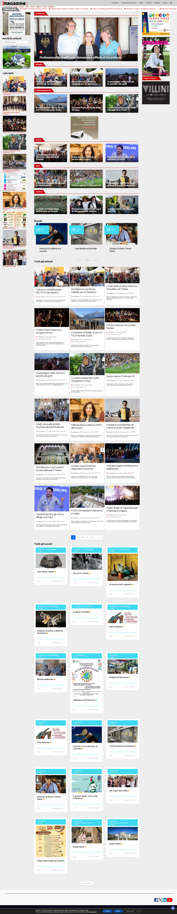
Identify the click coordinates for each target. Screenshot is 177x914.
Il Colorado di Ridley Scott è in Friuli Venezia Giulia (50, 108)
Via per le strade (80, 573)
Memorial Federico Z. (83, 248)
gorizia (45, 6)
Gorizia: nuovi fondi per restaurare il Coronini (83, 467)
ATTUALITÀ (114, 3)
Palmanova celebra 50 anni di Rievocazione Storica (86, 210)
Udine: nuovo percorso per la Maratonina (50, 184)
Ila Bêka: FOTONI (81, 612)
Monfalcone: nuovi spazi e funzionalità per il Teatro (50, 469)
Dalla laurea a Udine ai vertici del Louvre (84, 158)
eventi (15, 6)
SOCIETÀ (148, 3)
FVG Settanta (43, 742)
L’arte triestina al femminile (122, 746)
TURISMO (157, 3)
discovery (40, 823)
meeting (40, 551)
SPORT (141, 3)
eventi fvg (21, 6)
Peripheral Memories (118, 677)
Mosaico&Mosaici (45, 679)
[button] (171, 3)
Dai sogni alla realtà (118, 248)
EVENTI (165, 3)
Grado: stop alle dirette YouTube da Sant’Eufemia (50, 426)
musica (33, 6)
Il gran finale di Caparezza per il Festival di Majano (122, 509)
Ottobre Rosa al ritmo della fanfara (86, 108)
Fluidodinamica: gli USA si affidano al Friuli (121, 158)
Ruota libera (78, 847)
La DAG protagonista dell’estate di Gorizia (47, 210)
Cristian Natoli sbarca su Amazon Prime (49, 331)
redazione (76, 296)
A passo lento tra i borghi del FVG (120, 210)
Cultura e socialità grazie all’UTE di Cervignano (49, 82)
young (76, 657)
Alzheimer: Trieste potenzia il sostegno (66, 57)
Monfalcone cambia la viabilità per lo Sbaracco (84, 82)
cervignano (51, 6)
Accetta (107, 911)
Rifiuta (118, 911)
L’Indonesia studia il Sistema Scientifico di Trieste (47, 157)
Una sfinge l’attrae (45, 572)
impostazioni (93, 912)
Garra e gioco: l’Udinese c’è (86, 185)
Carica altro (86, 883)
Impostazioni (130, 911)
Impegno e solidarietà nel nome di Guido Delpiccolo (121, 184)
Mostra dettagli (57, 581)
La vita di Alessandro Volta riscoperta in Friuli (121, 108)
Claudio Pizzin (112, 432)
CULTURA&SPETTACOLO (128, 3)
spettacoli (38, 6)
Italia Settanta (115, 627)
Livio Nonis (41, 296)
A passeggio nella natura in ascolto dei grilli (120, 82)
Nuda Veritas (115, 844)
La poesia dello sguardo (120, 584)
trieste (27, 6)
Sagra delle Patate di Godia (50, 861)
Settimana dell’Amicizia (84, 700)
